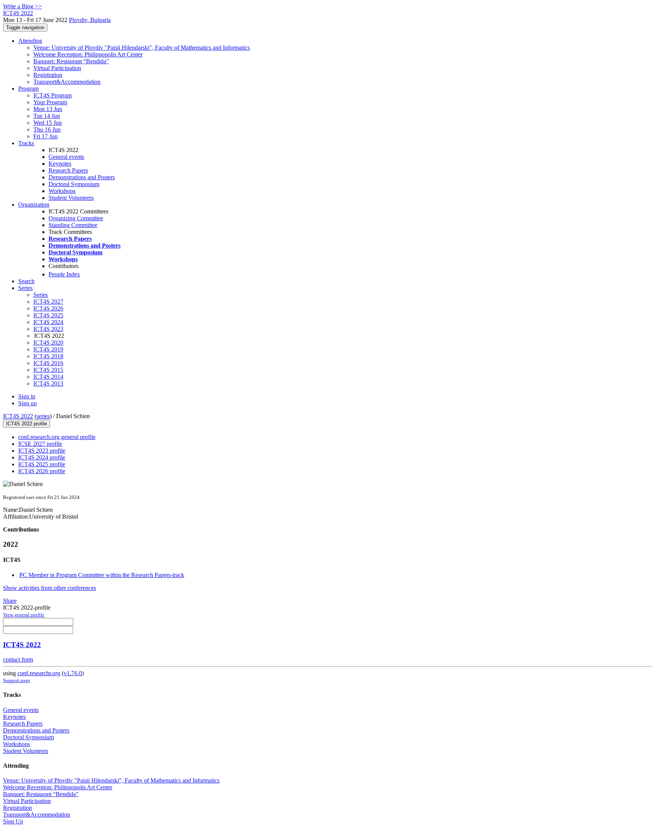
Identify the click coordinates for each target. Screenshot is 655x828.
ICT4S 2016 (48, 363)
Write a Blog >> (22, 6)
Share (10, 600)
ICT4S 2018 (48, 356)
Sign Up (13, 821)
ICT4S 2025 (48, 315)
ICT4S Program (52, 95)
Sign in (26, 396)
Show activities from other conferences (49, 588)
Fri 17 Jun (45, 136)
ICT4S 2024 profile (41, 457)
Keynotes (60, 163)
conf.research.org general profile (57, 437)
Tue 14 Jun (46, 116)
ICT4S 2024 (48, 322)
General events (66, 157)
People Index (64, 274)
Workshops (62, 191)
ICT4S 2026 (48, 308)
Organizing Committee (76, 218)
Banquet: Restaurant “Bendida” (71, 61)
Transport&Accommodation (66, 81)
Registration (47, 75)
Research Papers (68, 170)
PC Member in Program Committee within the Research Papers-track (101, 575)
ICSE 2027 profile (40, 444)
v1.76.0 (73, 673)
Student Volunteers (71, 197)
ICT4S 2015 (48, 370)
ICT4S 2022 (18, 416)
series (43, 416)
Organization (33, 204)
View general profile (23, 615)
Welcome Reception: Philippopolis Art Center (88, 54)
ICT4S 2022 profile (26, 424)
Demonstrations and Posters (82, 177)
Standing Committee (73, 225)
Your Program (50, 102)
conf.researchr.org (38, 673)
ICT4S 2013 (48, 383)
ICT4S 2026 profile (41, 471)
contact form (18, 659)
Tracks (26, 143)
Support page (16, 680)
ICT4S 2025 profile (41, 464)
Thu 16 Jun (47, 129)
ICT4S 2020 (48, 342)
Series (40, 295)
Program (28, 88)
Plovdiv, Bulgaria (90, 20)
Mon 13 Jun (47, 109)
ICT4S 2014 (48, 376)
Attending (30, 41)
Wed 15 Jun (47, 122)
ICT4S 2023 (48, 329)
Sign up (27, 403)
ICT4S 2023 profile (41, 450)
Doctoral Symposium (74, 184)
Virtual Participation (57, 68)
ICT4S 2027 (48, 301)
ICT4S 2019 (48, 349)
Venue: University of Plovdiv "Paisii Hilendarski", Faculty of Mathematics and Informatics (141, 47)
